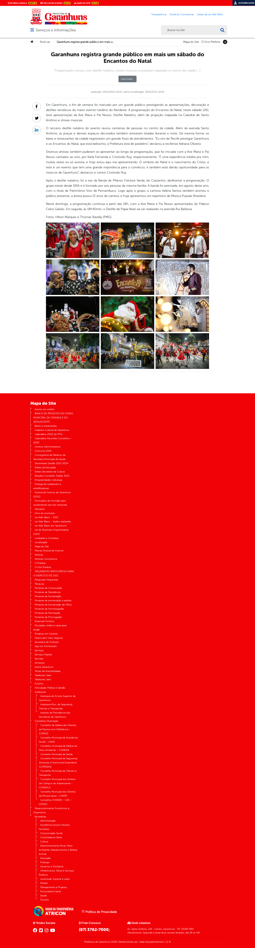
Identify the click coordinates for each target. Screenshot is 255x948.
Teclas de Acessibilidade (48, 671)
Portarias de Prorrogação (48, 617)
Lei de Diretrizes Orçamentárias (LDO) (51, 532)
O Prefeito (40, 563)
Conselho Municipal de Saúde (56, 754)
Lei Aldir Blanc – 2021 (46, 517)
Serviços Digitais (43, 654)
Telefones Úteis (43, 675)
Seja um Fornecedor (46, 646)
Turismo (39, 683)
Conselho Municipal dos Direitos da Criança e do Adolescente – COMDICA (57, 783)
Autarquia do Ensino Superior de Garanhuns (57, 698)
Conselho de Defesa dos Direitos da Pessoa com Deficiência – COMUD (57, 729)
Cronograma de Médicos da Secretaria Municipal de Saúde (49, 457)
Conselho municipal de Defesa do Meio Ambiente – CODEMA (58, 748)
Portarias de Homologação (49, 609)
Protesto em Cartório (46, 633)
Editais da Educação (45, 467)
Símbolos (40, 663)
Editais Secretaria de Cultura (50, 471)
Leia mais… (127, 79)
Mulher (44, 883)
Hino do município (45, 513)
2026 (113, 942)
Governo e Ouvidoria (51, 866)
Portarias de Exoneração (48, 596)
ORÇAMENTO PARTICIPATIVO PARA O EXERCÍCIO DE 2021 (53, 573)
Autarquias (40, 692)
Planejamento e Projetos (53, 887)
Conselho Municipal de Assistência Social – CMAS (58, 739)
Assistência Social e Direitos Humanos (54, 827)
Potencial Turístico (44, 621)
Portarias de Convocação (48, 588)
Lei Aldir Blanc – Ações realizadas (53, 521)
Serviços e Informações (56, 30)
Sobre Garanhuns (44, 667)
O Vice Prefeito (210, 41)
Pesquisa (39, 584)
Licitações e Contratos (47, 538)
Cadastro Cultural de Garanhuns (52, 430)
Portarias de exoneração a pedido (53, 600)
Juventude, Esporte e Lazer (55, 879)
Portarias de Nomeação (47, 613)
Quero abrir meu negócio (49, 638)
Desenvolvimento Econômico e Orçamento (51, 810)
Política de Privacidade (101, 912)
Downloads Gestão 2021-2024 (51, 463)
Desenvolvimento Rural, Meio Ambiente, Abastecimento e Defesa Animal (58, 849)
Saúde (43, 895)
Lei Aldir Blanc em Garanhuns (51, 525)
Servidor (39, 658)
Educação (45, 858)
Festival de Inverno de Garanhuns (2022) (52, 494)
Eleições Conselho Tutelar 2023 (52, 476)
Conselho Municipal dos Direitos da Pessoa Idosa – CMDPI (57, 793)
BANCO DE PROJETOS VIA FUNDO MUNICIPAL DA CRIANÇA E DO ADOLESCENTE (53, 417)
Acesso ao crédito (44, 409)
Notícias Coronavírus (46, 559)
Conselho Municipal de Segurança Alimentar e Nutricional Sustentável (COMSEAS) (58, 762)
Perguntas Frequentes (46, 579)
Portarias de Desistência (47, 592)
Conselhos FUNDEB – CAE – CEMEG (55, 802)
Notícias (45, 41)
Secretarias (40, 816)
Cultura (44, 841)
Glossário (40, 509)
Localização (41, 542)
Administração (48, 820)
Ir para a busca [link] (23, 3)
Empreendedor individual (48, 480)
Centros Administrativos (48, 446)
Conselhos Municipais (46, 721)
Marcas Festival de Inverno (49, 550)
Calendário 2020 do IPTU (49, 434)
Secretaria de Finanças (47, 642)
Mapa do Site (191, 41)
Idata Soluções (147, 942)
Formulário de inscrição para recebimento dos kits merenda (50, 502)
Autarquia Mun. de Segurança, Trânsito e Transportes (56, 706)
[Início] (32, 42)
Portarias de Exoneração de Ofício (53, 604)
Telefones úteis (43, 679)
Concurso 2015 (43, 451)
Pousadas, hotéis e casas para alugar (50, 627)
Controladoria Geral (51, 837)
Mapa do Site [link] (87, 3)
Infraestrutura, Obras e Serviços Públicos (56, 872)
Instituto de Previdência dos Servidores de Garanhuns (54, 714)
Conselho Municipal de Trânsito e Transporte (58, 773)
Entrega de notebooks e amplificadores (47, 486)
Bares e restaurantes (46, 426)
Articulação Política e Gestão (50, 687)
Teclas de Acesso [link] (56, 3)
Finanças (44, 862)
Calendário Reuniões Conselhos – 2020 (52, 440)
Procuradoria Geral (50, 891)
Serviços (39, 650)
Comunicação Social (51, 833)
